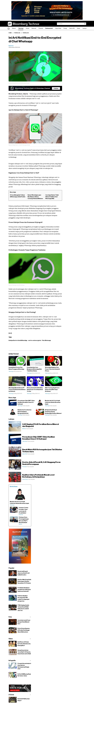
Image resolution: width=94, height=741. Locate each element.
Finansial (41, 28)
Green (78, 28)
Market (14, 28)
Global (27, 28)
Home (10, 32)
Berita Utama (13, 486)
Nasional (34, 28)
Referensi (11, 45)
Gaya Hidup (58, 28)
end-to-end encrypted (34, 340)
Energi (65, 28)
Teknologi (20, 28)
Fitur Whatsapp (46, 340)
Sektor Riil (71, 28)
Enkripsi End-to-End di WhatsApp (18, 340)
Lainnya (84, 28)
